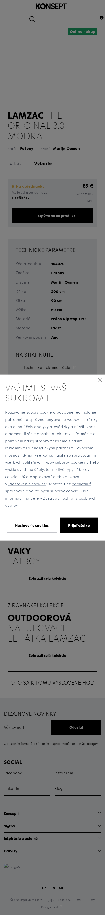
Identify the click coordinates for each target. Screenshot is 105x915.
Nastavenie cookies (27, 483)
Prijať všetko (35, 455)
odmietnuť (81, 483)
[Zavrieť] (99, 379)
